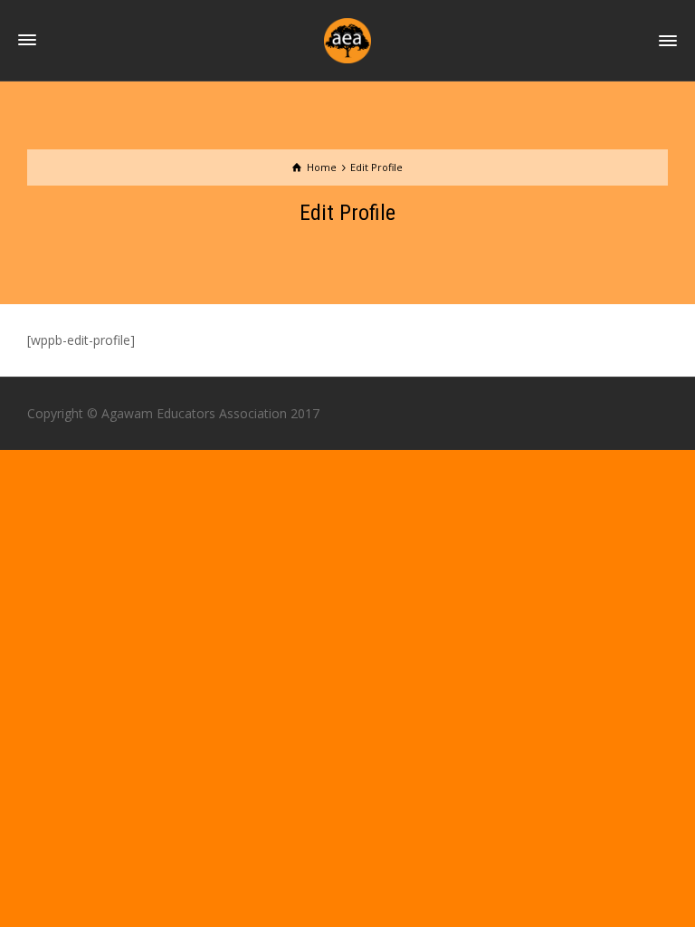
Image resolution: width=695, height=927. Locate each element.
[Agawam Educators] (347, 39)
